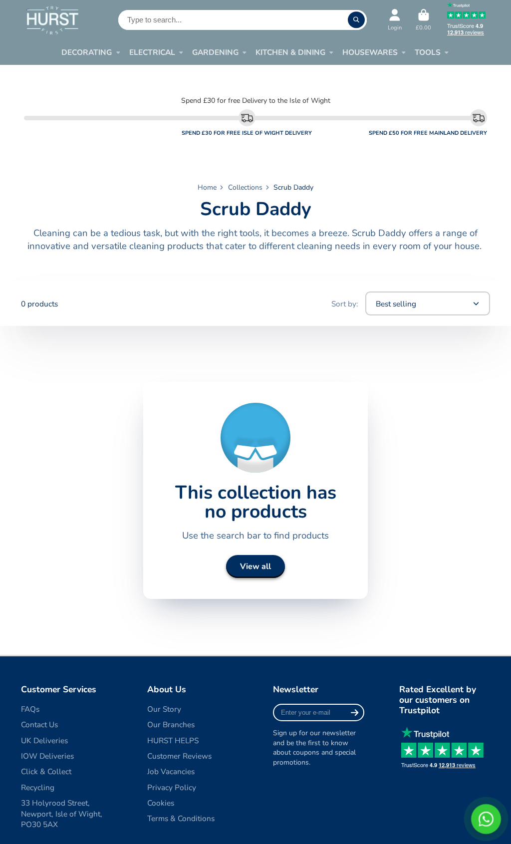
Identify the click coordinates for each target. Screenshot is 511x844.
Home (207, 187)
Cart (423, 19)
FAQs (30, 709)
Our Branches (171, 724)
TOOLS (428, 52)
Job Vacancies (171, 771)
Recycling (37, 787)
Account (395, 19)
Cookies (160, 803)
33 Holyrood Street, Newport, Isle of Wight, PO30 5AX (61, 814)
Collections (245, 187)
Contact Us (39, 724)
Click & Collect (46, 771)
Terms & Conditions (181, 818)
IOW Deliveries (47, 756)
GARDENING (215, 52)
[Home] (52, 19)
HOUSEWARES (370, 52)
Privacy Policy (171, 787)
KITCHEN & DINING (290, 52)
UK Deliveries (44, 740)
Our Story (164, 709)
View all (255, 566)
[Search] (356, 19)
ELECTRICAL (152, 52)
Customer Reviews (179, 756)
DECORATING (86, 52)
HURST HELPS (173, 740)
